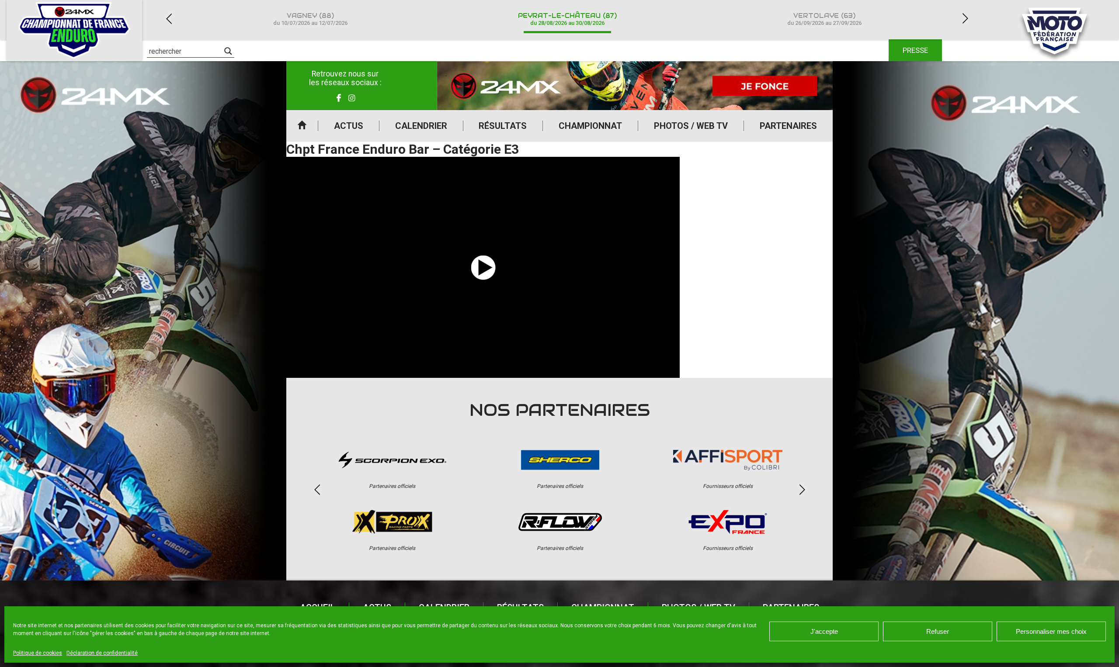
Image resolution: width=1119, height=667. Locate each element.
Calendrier (421, 126)
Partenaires (788, 126)
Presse (915, 50)
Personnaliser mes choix (1051, 631)
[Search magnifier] (228, 51)
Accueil (302, 126)
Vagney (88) (310, 19)
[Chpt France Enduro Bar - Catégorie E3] (483, 267)
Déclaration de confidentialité (102, 653)
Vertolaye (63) (824, 19)
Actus (348, 126)
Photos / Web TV (691, 126)
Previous (169, 18)
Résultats (503, 126)
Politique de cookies (37, 653)
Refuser (937, 631)
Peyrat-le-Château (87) (567, 19)
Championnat (590, 126)
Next (965, 18)
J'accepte (824, 631)
